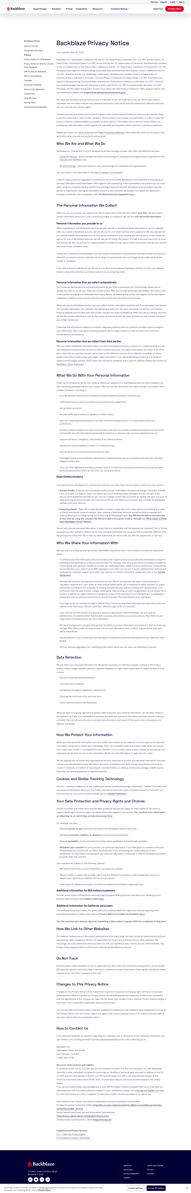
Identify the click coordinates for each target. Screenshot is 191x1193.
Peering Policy (30, 102)
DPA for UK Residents (33, 76)
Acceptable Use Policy (33, 50)
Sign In (182, 2)
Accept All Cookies (156, 1188)
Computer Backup (119, 9)
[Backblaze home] (16, 8)
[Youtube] (36, 1180)
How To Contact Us (103, 172)
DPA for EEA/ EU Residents (35, 71)
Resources (98, 9)
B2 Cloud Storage (68, 166)
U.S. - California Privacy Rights (71, 1134)
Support (163, 2)
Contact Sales (174, 9)
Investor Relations (131, 1173)
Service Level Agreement (34, 89)
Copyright (28, 80)
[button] (174, 2)
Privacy (27, 55)
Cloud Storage (40, 9)
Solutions (56, 9)
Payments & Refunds (33, 85)
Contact (150, 1173)
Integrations (81, 9)
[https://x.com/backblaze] (41, 1180)
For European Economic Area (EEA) (73, 1138)
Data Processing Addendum (111, 132)
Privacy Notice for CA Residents (37, 59)
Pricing (69, 9)
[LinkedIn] (30, 1180)
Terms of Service (31, 46)
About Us (127, 1165)
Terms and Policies (155, 1165)
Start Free (158, 9)
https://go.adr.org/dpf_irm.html (149, 1090)
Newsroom (128, 1169)
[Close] (187, 1188)
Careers (127, 1177)
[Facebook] (47, 1180)
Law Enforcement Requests (35, 107)
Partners (154, 2)
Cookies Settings (135, 1188)
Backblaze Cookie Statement (70, 364)
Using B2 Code (30, 98)
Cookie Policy (29, 94)
